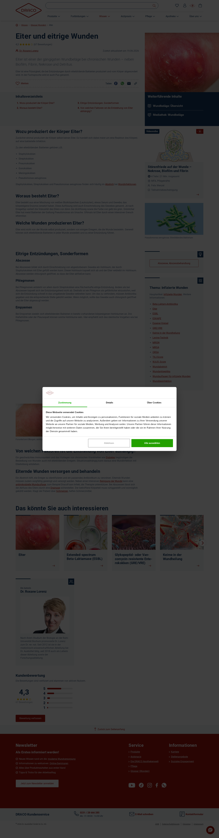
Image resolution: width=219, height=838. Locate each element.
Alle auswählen (152, 443)
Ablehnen (109, 443)
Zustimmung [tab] (64, 402)
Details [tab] (109, 402)
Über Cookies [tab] (154, 402)
